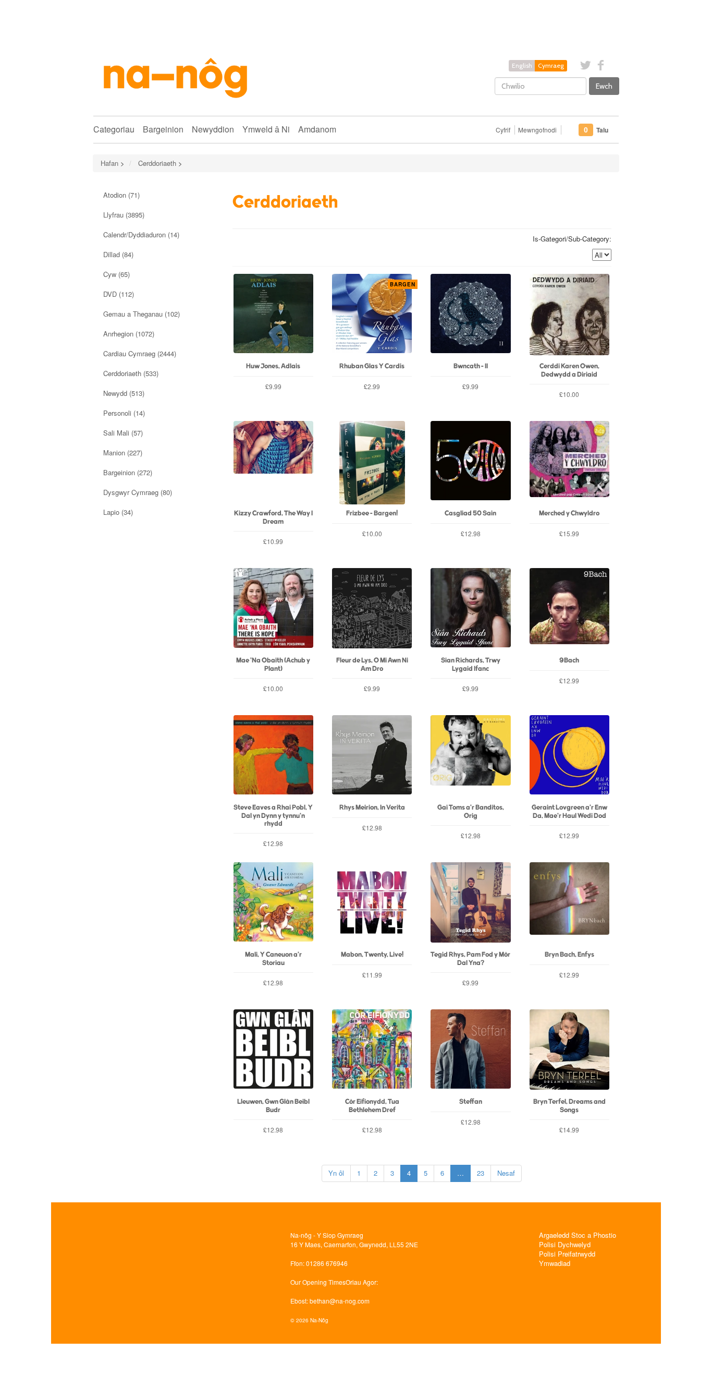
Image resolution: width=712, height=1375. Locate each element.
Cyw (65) (116, 274)
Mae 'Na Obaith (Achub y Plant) (273, 664)
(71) (121, 195)
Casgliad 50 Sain (470, 513)
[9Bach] (569, 610)
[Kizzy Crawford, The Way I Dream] (273, 462)
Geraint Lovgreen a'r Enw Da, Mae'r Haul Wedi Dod (569, 811)
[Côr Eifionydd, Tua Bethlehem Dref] (372, 1051)
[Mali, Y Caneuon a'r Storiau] (273, 904)
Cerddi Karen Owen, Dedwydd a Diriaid (569, 370)
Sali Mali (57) (123, 433)
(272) (127, 472)
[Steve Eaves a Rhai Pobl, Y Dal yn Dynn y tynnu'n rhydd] (273, 757)
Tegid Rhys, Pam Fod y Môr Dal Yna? (470, 959)
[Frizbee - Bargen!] (372, 462)
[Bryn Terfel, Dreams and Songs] (569, 1051)
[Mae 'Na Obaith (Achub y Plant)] (273, 610)
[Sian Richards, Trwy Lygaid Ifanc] (470, 610)
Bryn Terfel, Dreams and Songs (569, 1106)
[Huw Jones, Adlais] (273, 315)
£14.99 (569, 1129)
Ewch (604, 86)
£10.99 (273, 541)
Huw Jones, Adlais (273, 366)
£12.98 (471, 533)
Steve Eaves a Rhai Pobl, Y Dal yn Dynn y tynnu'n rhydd (273, 816)
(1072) (128, 334)
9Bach (569, 661)
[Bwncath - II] (470, 315)
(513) (123, 393)
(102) (141, 314)
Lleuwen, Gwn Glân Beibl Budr (273, 1106)
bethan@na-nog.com (340, 1300)
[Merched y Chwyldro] (569, 462)
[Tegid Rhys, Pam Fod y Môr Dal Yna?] (470, 904)
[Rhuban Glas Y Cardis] (372, 315)
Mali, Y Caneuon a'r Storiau (273, 959)
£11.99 (372, 974)
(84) (118, 254)
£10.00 (569, 394)
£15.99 (569, 533)
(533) (130, 373)
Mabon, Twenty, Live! (372, 955)
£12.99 (569, 680)
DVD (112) (118, 294)
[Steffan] (470, 1051)
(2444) (139, 353)
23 (480, 1173)
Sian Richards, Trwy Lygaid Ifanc (470, 664)
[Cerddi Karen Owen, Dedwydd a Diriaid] (569, 315)
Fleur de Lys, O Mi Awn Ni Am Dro (372, 664)
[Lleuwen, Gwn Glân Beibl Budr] (273, 1051)
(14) (141, 234)
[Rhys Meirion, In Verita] (372, 757)
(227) (122, 452)
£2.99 (388, 386)
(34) (118, 512)
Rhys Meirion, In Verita (372, 808)
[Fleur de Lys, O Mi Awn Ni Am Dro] (372, 610)
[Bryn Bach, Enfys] (569, 904)
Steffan (470, 1102)
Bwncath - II (470, 366)
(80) (137, 492)
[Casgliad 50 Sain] (470, 462)
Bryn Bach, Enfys (569, 955)
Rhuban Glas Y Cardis (371, 366)
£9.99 (273, 386)
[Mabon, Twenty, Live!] (372, 904)
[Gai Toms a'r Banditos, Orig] (470, 757)
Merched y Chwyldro (569, 513)
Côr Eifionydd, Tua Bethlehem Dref (372, 1106)
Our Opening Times (318, 1281)
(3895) (123, 215)
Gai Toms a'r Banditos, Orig (470, 811)
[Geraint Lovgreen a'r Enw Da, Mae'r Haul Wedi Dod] (569, 757)
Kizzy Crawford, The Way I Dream (273, 517)
